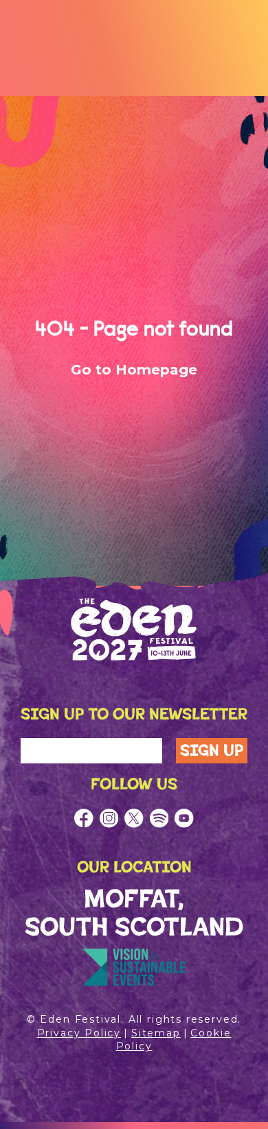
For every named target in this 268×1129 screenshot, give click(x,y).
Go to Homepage (134, 369)
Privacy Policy (79, 1033)
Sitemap (156, 1033)
